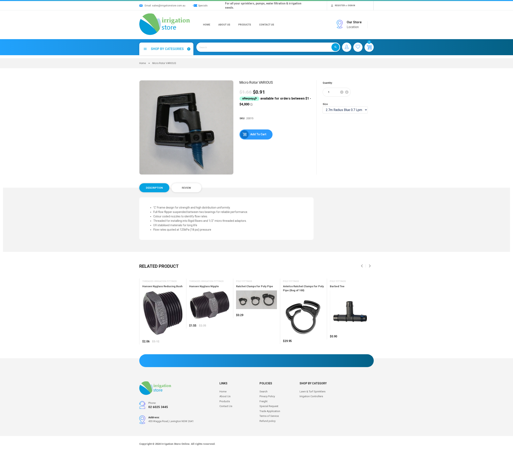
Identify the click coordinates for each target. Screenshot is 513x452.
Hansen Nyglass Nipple (204, 286)
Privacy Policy (267, 396)
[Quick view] (155, 353)
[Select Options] (146, 353)
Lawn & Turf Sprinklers (312, 391)
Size (325, 104)
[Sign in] (346, 47)
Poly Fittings (244, 281)
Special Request (269, 406)
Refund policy (268, 420)
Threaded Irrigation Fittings (159, 281)
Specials (203, 5)
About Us (224, 24)
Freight (264, 401)
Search (264, 391)
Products (244, 24)
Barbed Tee (337, 286)
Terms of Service (269, 415)
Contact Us (266, 24)
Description (154, 187)
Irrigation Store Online (175, 443)
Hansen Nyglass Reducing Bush (162, 286)
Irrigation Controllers (311, 396)
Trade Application (270, 411)
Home (206, 24)
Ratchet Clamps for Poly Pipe (254, 286)
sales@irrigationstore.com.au (168, 5)
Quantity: (327, 82)
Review (186, 187)
